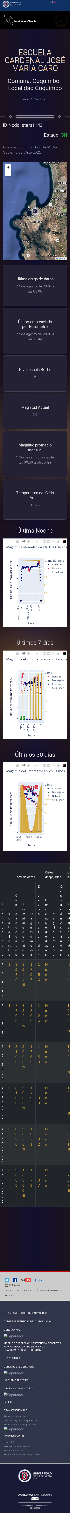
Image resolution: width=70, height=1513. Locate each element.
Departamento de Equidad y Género (26, 1313)
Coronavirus (12, 1329)
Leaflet (62, 258)
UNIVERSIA (44, 1290)
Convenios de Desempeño (19, 1366)
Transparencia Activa (15, 1416)
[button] (35, 211)
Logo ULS (9, 1442)
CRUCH (8, 1290)
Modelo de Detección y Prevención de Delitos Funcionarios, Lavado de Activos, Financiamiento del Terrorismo (32, 1347)
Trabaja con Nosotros (19, 1388)
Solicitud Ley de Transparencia (20, 1420)
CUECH (18, 1290)
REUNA (33, 1290)
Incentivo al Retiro (16, 1380)
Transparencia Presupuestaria (20, 1424)
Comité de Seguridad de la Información (28, 1321)
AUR (26, 1290)
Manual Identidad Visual (16, 1446)
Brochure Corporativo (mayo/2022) (22, 1454)
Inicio (26, 99)
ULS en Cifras (12, 1358)
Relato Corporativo (13, 1450)
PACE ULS (9, 1402)
